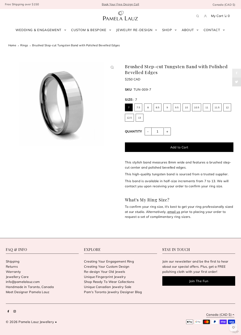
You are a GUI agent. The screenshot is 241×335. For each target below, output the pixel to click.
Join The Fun (198, 281)
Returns (12, 267)
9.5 (177, 107)
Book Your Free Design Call (120, 4)
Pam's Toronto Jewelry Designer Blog (113, 292)
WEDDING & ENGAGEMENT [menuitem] (39, 30)
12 (227, 107)
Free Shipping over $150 (22, 4)
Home (12, 45)
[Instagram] (14, 311)
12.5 (129, 117)
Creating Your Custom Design (106, 267)
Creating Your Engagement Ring (109, 261)
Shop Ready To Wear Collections (109, 282)
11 (206, 107)
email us (173, 212)
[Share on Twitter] (236, 82)
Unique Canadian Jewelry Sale (107, 287)
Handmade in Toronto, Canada (30, 287)
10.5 (196, 107)
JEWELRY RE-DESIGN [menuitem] (134, 30)
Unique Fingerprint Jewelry (105, 277)
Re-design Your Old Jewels (104, 272)
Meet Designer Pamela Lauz (27, 292)
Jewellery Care (17, 277)
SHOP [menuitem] (167, 30)
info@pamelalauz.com (23, 282)
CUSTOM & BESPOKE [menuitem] (89, 30)
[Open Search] (197, 15)
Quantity (133, 131)
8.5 (157, 107)
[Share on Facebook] (236, 73)
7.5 (138, 107)
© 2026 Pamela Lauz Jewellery (30, 322)
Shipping (13, 261)
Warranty (13, 272)
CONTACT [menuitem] (212, 30)
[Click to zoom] (112, 67)
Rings (24, 45)
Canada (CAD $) (224, 4)
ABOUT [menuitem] (188, 30)
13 (139, 117)
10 (186, 107)
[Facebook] (8, 311)
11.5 (217, 107)
